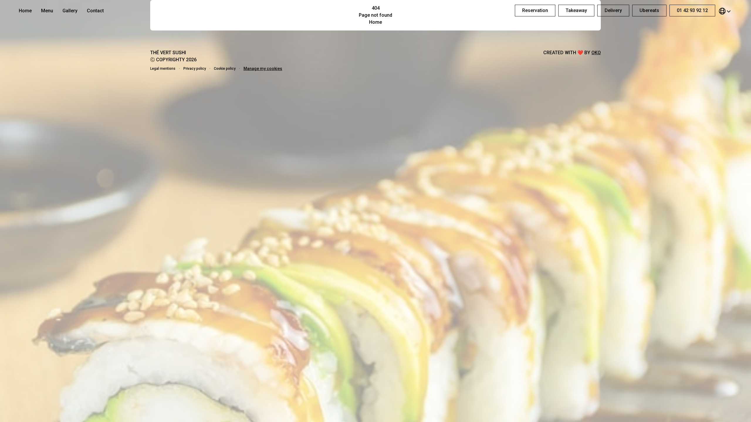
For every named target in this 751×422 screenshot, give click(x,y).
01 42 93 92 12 (692, 10)
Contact (95, 10)
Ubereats (649, 10)
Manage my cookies (262, 68)
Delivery (613, 10)
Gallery (69, 10)
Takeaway (576, 10)
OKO (596, 52)
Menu (47, 10)
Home (25, 10)
